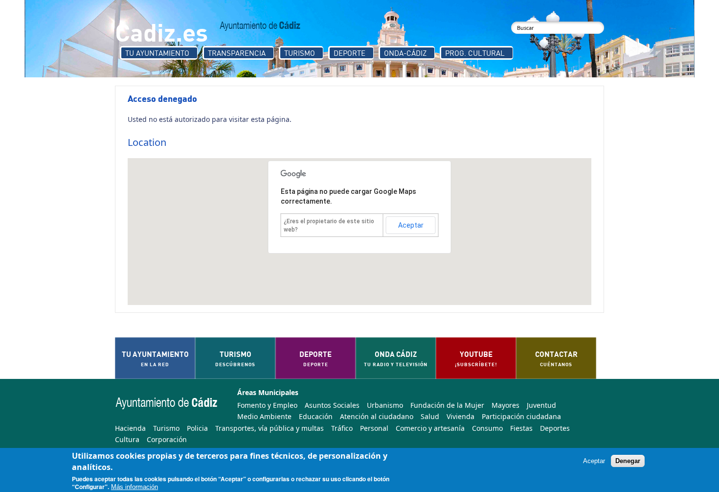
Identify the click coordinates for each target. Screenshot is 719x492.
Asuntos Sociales (332, 405)
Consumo (487, 428)
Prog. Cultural (475, 52)
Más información (134, 487)
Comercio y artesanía (430, 428)
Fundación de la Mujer (447, 405)
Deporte (349, 52)
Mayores (505, 405)
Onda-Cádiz (405, 52)
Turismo (299, 52)
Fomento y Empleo (267, 405)
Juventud (541, 405)
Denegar (627, 461)
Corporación (167, 439)
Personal (374, 428)
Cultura (127, 439)
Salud (430, 416)
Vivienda (460, 416)
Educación (316, 416)
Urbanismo (385, 405)
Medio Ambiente (264, 416)
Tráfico (342, 428)
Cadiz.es (161, 32)
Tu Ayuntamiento (157, 52)
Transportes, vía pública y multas (269, 428)
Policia (197, 428)
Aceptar (411, 225)
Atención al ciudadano (376, 416)
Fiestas (521, 428)
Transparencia (237, 52)
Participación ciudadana (521, 416)
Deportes (555, 428)
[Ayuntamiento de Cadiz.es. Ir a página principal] (260, 26)
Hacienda (130, 428)
